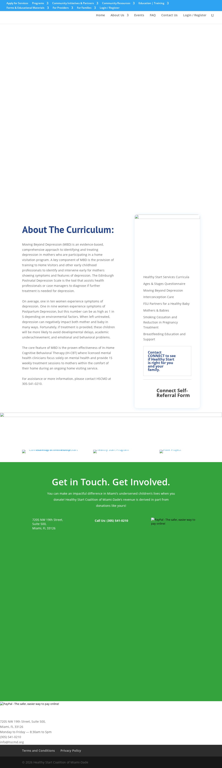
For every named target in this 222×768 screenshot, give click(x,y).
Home (100, 15)
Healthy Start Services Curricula (166, 277)
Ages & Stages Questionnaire (164, 284)
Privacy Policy (70, 750)
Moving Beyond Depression (163, 290)
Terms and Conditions (38, 750)
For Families (84, 8)
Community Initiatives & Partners (73, 3)
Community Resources (116, 3)
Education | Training (151, 3)
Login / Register (109, 8)
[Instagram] (193, 762)
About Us (117, 15)
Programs (38, 3)
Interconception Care (158, 297)
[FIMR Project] (170, 450)
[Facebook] (174, 762)
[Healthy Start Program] (110, 450)
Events (139, 15)
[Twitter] (183, 762)
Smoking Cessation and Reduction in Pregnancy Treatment (160, 322)
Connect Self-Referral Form (173, 392)
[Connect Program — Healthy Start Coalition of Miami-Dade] (51, 450)
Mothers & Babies (156, 310)
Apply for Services (17, 3)
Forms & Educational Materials (25, 8)
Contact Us (169, 15)
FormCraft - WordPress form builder (61, 672)
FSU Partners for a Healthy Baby (166, 304)
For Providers (61, 8)
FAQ (153, 15)
